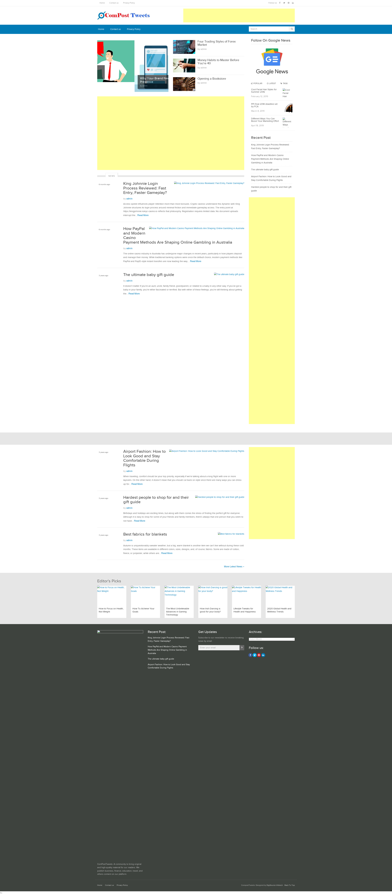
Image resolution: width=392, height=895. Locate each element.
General (102, 193)
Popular (257, 83)
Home (102, 3)
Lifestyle (102, 284)
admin (129, 198)
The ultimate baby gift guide (148, 274)
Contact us (114, 3)
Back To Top (290, 885)
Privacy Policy (129, 3)
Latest (272, 83)
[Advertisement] (239, 15)
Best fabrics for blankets (145, 534)
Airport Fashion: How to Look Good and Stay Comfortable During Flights (144, 458)
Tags (285, 83)
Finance (102, 238)
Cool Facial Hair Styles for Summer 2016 (264, 90)
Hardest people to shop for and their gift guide (156, 500)
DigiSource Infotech (275, 885)
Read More (143, 215)
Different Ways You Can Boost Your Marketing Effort (265, 120)
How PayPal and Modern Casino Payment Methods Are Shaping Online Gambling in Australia (270, 159)
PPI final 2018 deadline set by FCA (264, 105)
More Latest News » (234, 566)
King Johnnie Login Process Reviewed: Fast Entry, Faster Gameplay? (145, 188)
